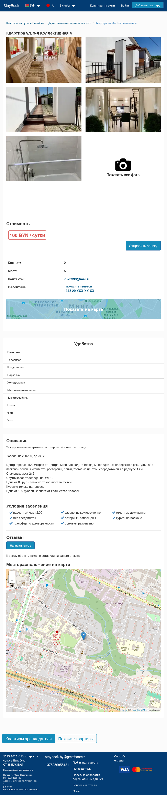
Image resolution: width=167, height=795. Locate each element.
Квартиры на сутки (102, 5)
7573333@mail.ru (77, 279)
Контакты (79, 756)
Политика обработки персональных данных (88, 777)
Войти (125, 5)
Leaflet (124, 709)
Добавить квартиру (147, 5)
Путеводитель (82, 768)
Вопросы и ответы (85, 785)
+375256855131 (57, 764)
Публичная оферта (85, 762)
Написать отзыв (20, 545)
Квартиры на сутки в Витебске (20, 758)
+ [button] (12, 574)
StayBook (11, 5)
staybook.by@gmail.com (64, 756)
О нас (76, 791)
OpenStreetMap (139, 709)
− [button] (12, 580)
